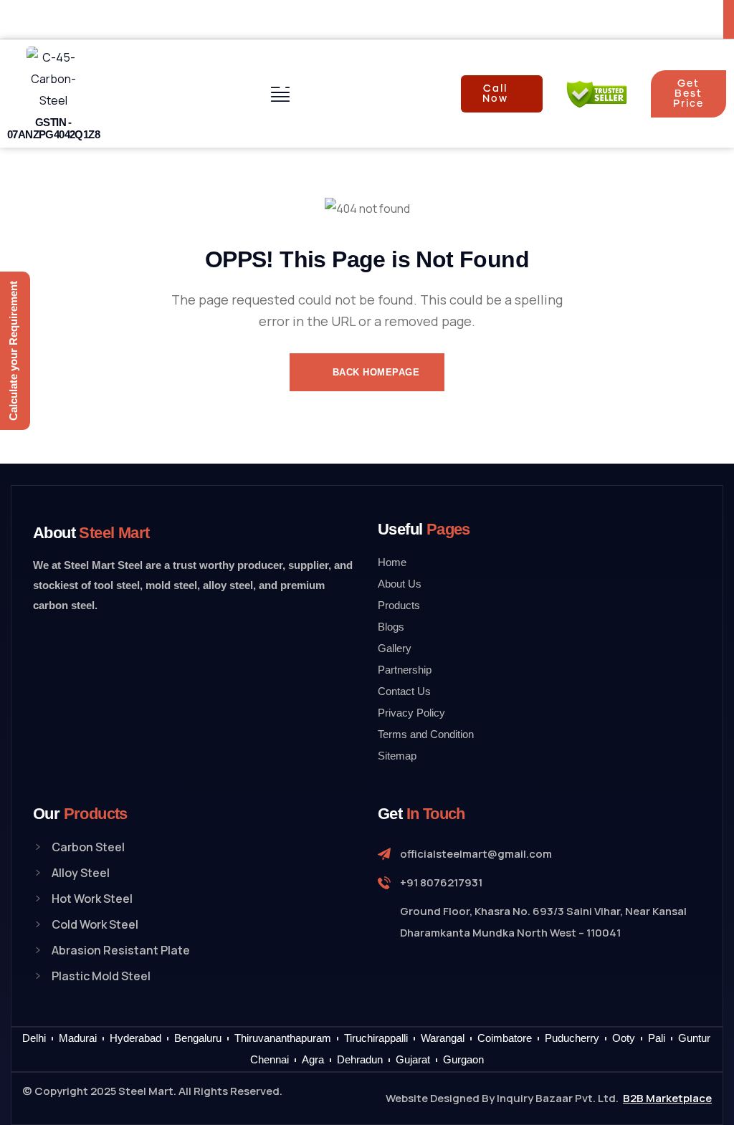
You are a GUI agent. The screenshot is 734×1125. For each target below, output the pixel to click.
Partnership (405, 670)
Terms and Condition (426, 734)
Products (399, 605)
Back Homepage (374, 372)
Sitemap (397, 756)
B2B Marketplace (667, 1098)
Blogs (391, 627)
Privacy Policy (411, 713)
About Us (399, 584)
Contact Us (404, 691)
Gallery (394, 648)
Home (392, 562)
